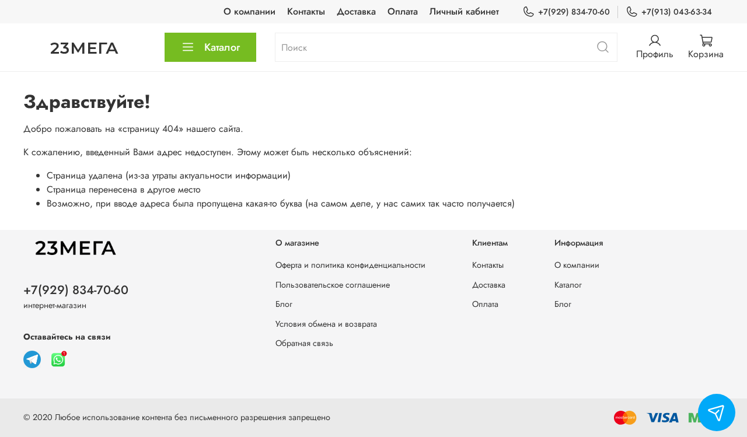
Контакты (306, 11)
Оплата (403, 11)
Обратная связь (304, 343)
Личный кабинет (464, 11)
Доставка (356, 11)
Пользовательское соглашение (332, 285)
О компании (249, 11)
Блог (283, 304)
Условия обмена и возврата (326, 324)
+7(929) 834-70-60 (574, 12)
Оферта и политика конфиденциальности (350, 265)
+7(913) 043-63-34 (676, 12)
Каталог (222, 47)
